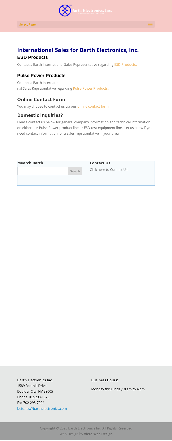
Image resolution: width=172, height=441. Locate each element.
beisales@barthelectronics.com (42, 408)
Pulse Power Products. (91, 88)
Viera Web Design (98, 434)
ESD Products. (125, 64)
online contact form (93, 106)
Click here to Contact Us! (109, 169)
